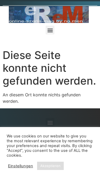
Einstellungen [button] (20, 166)
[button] (50, 30)
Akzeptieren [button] (50, 166)
